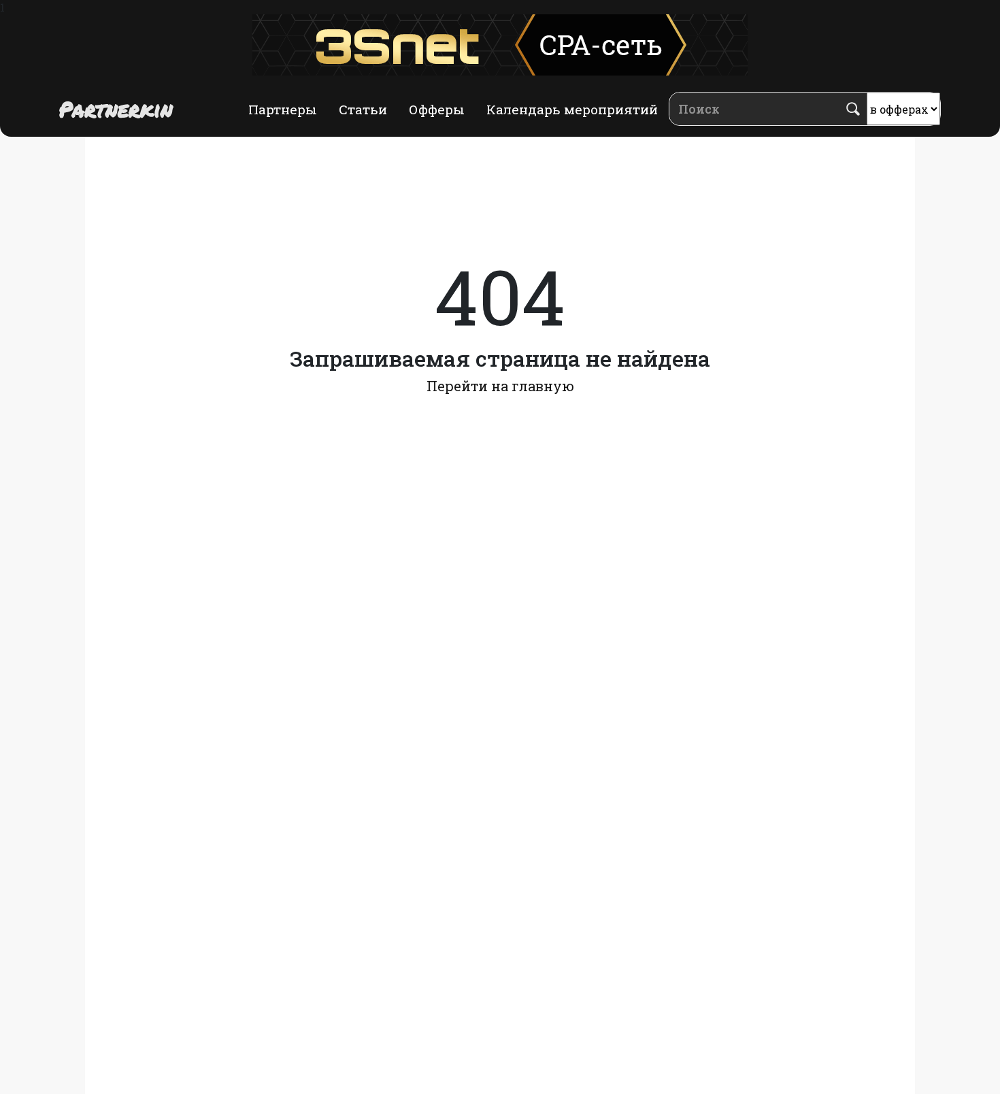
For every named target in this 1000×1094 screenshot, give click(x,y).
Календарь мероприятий (572, 109)
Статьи (363, 109)
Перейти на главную (500, 386)
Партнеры (282, 109)
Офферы (437, 109)
